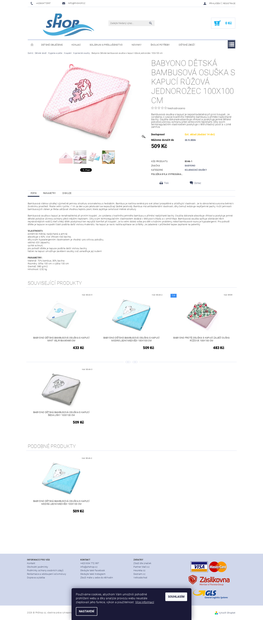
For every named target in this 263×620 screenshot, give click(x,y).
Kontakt (31, 563)
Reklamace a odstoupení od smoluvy (46, 574)
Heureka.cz (139, 570)
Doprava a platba (36, 577)
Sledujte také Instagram (93, 574)
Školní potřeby (160, 44)
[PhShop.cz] (63, 25)
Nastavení (86, 611)
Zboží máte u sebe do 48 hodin (96, 577)
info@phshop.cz (88, 566)
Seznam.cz (139, 574)
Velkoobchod (140, 577)
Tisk (166, 183)
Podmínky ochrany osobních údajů (45, 570)
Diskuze (66, 193)
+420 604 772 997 (89, 563)
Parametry (49, 193)
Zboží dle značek (142, 563)
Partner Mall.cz (141, 566)
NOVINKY (137, 44)
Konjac (76, 44)
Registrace (229, 3)
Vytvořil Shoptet (227, 612)
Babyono (190, 165)
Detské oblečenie (52, 44)
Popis (34, 193)
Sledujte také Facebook (92, 570)
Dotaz (197, 183)
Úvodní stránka (32, 45)
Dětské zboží (187, 44)
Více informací (144, 602)
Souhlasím (176, 596)
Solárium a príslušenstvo (106, 44)
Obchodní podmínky (37, 566)
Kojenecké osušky (196, 170)
